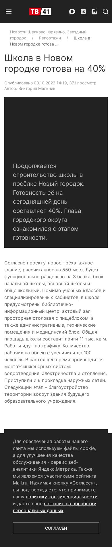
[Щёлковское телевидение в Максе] (72, 11)
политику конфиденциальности (62, 496)
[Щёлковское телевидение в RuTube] (94, 11)
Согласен (56, 528)
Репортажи (50, 37)
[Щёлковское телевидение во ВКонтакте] (83, 11)
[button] (8, 11)
